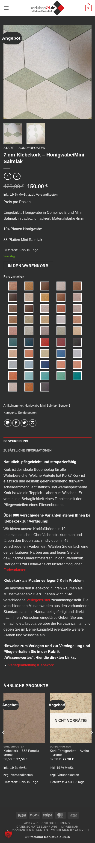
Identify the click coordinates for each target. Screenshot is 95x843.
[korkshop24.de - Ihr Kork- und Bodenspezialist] (47, 8)
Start (8, 148)
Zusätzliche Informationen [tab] (27, 450)
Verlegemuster (38, 600)
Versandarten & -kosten (27, 830)
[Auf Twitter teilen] (24, 423)
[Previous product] (16, 176)
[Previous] (11, 72)
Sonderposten (31, 148)
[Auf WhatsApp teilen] (8, 423)
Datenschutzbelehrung (36, 826)
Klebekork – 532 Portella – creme (22, 753)
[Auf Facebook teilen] (16, 423)
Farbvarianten (14, 570)
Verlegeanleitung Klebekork (31, 665)
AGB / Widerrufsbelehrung (47, 823)
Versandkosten (47, 194)
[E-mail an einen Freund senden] (32, 423)
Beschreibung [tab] (15, 441)
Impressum (69, 826)
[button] (6, 8)
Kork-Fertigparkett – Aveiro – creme (69, 753)
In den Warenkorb (28, 266)
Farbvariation (13, 276)
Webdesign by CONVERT (70, 830)
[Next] (84, 72)
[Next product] (7, 176)
